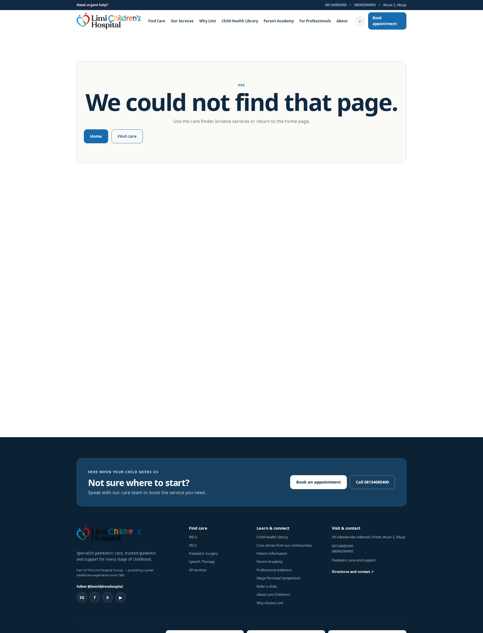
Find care (127, 136)
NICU (193, 537)
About (342, 20)
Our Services (182, 20)
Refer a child (266, 586)
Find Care (156, 20)
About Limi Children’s (273, 594)
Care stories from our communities (284, 545)
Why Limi (207, 20)
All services (198, 570)
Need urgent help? (92, 5)
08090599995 (365, 5)
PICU (193, 545)
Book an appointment (318, 482)
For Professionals (315, 20)
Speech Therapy (202, 561)
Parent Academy (279, 20)
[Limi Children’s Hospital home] (109, 21)
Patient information (272, 553)
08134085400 (336, 5)
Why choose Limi (270, 603)
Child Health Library (240, 20)
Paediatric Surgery (203, 553)
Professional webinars (274, 570)
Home (96, 136)
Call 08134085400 (372, 482)
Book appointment (385, 20)
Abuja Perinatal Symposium (278, 578)
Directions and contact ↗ (353, 571)
